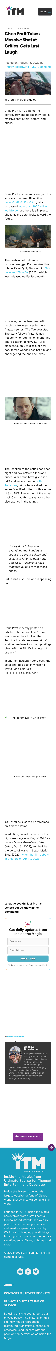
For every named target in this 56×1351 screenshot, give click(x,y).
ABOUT (9, 1285)
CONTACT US (13, 1293)
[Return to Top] (51, 1147)
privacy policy (13, 1317)
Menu (44, 12)
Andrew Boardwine (17, 66)
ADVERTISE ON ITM (37, 1293)
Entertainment (21, 28)
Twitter (36, 1271)
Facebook (28, 1271)
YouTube (20, 1271)
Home (7, 28)
